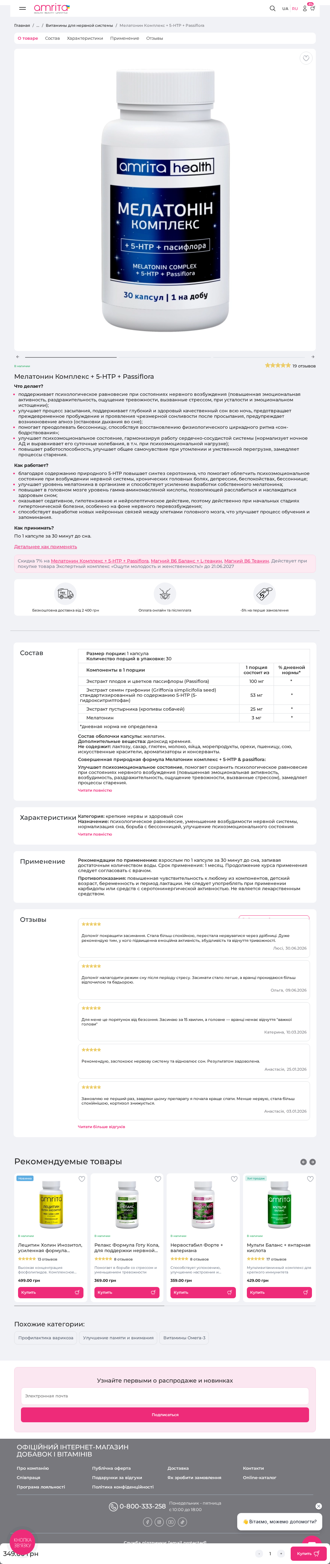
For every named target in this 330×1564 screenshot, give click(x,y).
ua (285, 8)
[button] (17, 357)
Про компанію (33, 1468)
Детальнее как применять (45, 547)
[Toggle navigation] (22, 8)
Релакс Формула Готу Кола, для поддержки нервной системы (126, 1247)
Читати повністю (95, 790)
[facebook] (147, 1521)
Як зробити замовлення (194, 1477)
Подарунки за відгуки (117, 1477)
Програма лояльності (41, 1487)
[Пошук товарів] (273, 8)
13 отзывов (47, 1259)
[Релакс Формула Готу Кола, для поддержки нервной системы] (127, 1204)
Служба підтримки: (165, 1542)
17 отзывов (276, 1259)
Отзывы (154, 38)
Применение (124, 38)
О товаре (28, 38)
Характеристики (85, 38)
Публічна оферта (111, 1468)
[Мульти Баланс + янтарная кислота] (279, 1204)
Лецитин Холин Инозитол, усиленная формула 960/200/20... (50, 1247)
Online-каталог (260, 1477)
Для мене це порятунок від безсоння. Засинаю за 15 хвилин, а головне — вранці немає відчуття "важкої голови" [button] (187, 1022)
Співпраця (28, 1477)
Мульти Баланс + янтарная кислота (279, 1247)
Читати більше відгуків (101, 1126)
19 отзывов (304, 365)
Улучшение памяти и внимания (118, 1337)
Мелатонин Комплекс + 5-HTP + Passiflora (100, 561)
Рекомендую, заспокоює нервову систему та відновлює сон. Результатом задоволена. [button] (171, 1061)
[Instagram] (159, 1521)
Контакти (253, 1468)
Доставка (178, 1468)
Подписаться (165, 1414)
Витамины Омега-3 (184, 1337)
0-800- (143, 1506)
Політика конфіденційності (123, 1487)
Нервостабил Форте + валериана (196, 1247)
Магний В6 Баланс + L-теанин (186, 561)
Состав (52, 38)
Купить (304, 1553)
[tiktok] (182, 1521)
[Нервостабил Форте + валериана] (203, 1204)
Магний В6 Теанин (246, 561)
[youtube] (170, 1521)
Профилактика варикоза (45, 1337)
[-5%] (305, 8)
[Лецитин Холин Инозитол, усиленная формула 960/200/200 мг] (50, 1204)
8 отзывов (123, 1259)
